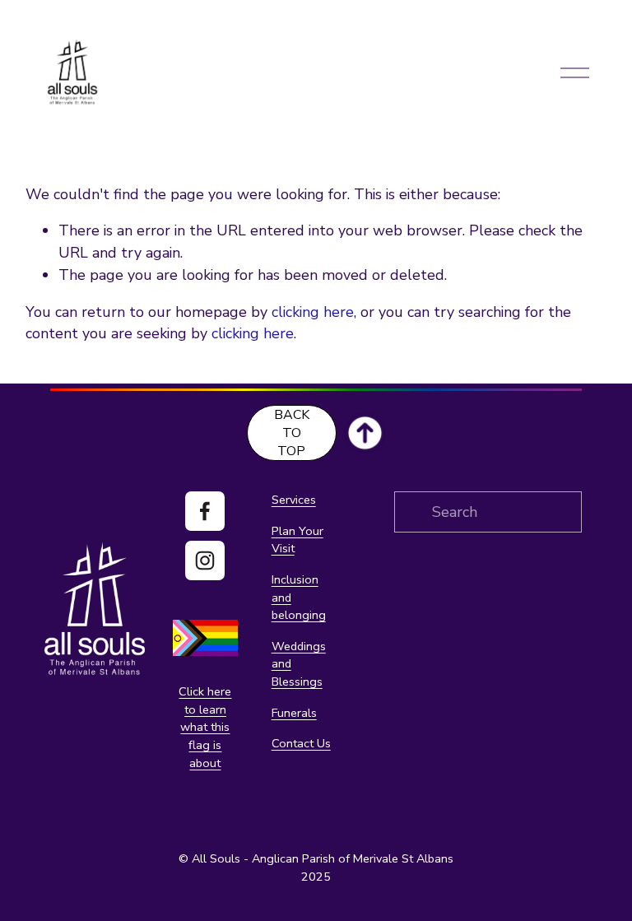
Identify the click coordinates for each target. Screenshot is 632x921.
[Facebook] (205, 511)
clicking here (313, 312)
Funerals (294, 713)
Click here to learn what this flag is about (205, 726)
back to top (291, 433)
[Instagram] (205, 560)
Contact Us (301, 743)
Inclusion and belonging (299, 597)
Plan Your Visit (297, 540)
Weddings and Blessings (299, 664)
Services (294, 499)
